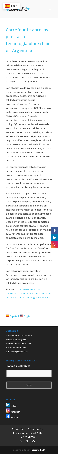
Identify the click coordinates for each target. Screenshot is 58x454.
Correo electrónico (18, 366)
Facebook (15, 417)
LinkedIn (14, 406)
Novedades (35, 429)
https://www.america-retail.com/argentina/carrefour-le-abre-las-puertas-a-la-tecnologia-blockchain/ (28, 293)
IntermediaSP (38, 449)
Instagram (15, 411)
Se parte (18, 429)
